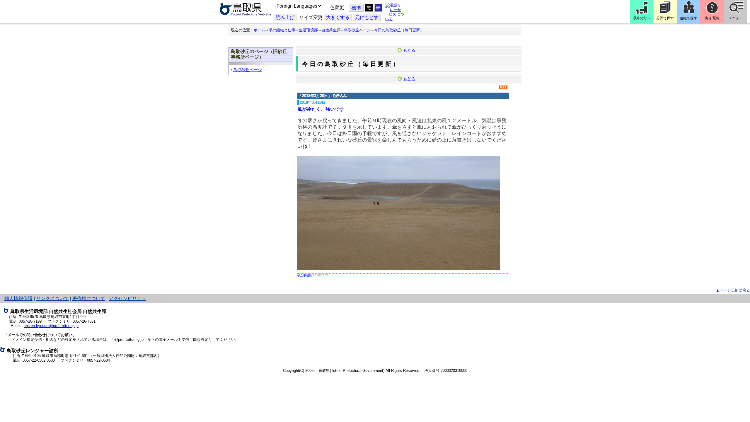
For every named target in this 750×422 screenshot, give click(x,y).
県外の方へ (641, 18)
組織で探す (688, 18)
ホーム (259, 30)
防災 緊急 (712, 18)
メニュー (735, 18)
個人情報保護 (18, 298)
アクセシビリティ (127, 298)
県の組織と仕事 (282, 30)
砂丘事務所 (304, 275)
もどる (409, 50)
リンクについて (52, 298)
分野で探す (665, 18)
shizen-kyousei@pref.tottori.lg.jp (51, 326)
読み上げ (285, 17)
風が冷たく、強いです (320, 109)
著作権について (88, 298)
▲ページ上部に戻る (733, 290)
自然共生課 (330, 30)
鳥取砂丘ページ (357, 30)
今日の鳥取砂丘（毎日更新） (399, 30)
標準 (356, 8)
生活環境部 (308, 30)
